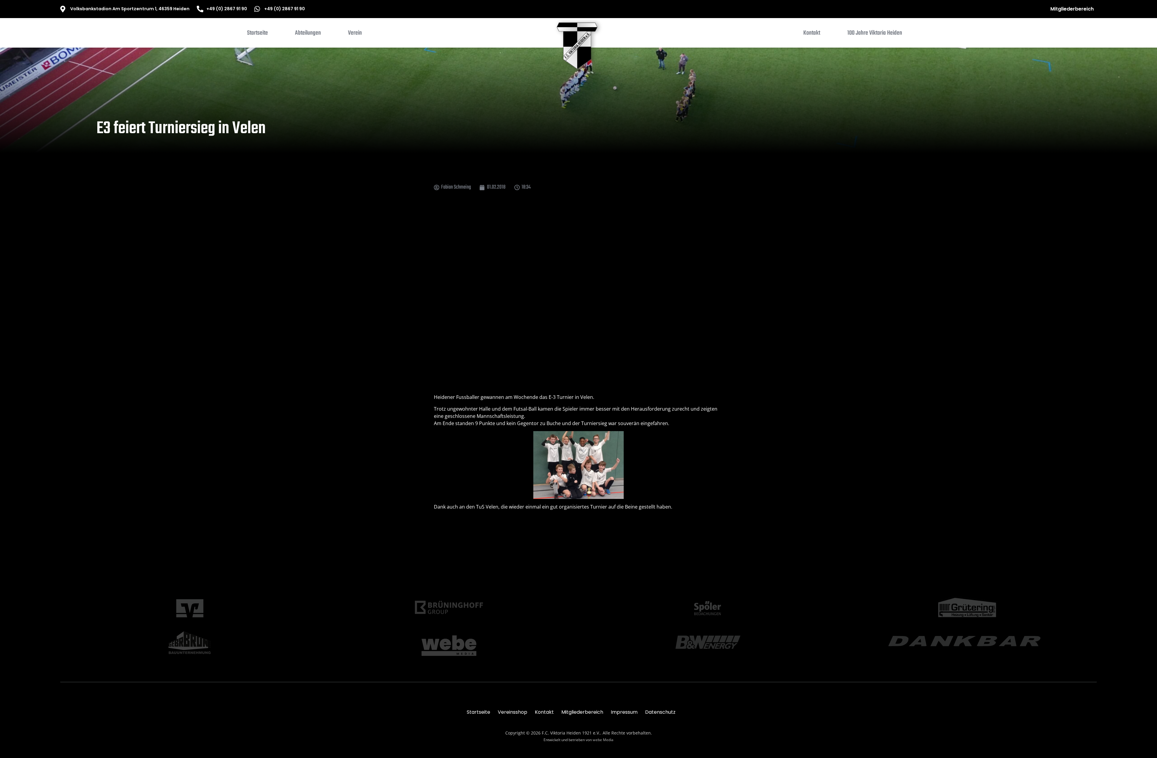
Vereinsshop (512, 712)
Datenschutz (660, 712)
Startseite (478, 712)
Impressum (624, 712)
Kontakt (544, 712)
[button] (308, 34)
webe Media (603, 739)
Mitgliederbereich (1072, 8)
